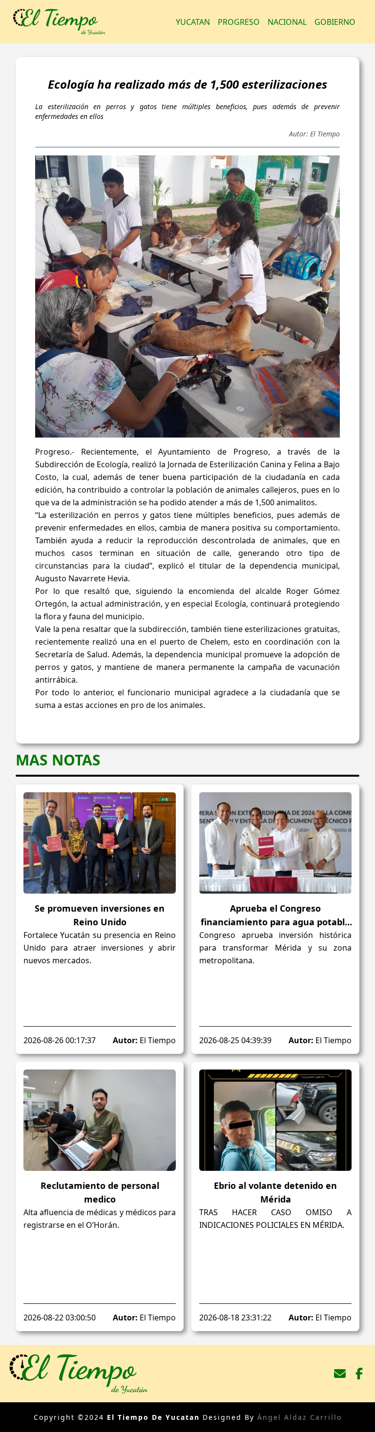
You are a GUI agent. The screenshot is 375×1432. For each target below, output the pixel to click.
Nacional (287, 22)
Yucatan (193, 22)
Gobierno (334, 22)
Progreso (239, 22)
